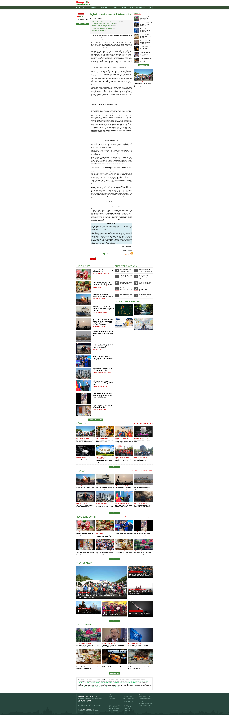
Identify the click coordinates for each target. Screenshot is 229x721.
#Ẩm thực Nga (119, 562)
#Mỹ (93, 326)
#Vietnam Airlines (124, 438)
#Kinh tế (100, 337)
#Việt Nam (105, 361)
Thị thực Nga (112, 698)
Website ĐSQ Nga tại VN (114, 710)
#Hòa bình (100, 386)
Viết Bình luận (82, 23)
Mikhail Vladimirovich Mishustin (145, 700)
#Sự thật (136, 531)
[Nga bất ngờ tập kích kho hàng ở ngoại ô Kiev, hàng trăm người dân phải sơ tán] (136, 60)
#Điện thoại (99, 409)
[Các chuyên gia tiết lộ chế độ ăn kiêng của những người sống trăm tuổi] (136, 18)
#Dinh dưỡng (147, 550)
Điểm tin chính (82, 12)
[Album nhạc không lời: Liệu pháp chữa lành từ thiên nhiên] (143, 309)
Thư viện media (84, 563)
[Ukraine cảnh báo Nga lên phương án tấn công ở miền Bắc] (83, 299)
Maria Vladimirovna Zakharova (144, 705)
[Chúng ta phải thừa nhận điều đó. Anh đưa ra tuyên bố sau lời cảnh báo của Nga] (136, 24)
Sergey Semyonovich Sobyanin (145, 707)
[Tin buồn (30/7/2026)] (85, 450)
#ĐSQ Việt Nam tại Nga (140, 423)
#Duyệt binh (135, 571)
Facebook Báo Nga (128, 706)
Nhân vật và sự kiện (143, 694)
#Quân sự (98, 298)
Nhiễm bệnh (79, 468)
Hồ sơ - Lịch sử (79, 261)
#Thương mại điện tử (105, 531)
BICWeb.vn (95, 710)
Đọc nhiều (105, 7)
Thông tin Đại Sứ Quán (114, 705)
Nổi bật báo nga (137, 12)
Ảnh (125, 7)
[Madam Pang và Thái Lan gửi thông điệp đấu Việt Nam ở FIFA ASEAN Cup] (83, 360)
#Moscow (139, 562)
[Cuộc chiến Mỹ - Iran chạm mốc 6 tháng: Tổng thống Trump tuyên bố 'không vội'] (83, 348)
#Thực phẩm (106, 273)
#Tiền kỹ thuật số (148, 470)
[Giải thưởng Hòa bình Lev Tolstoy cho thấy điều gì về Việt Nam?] (83, 385)
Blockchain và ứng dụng (102, 11)
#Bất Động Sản (107, 372)
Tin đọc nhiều (83, 625)
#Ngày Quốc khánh (97, 287)
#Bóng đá (100, 361)
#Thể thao (95, 361)
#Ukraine (103, 298)
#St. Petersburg (148, 562)
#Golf (135, 81)
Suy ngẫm (78, 560)
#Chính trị (95, 312)
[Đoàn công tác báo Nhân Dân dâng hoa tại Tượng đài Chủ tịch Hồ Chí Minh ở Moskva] (143, 450)
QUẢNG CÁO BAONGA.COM (127, 301)
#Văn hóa (117, 457)
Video (115, 7)
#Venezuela (97, 326)
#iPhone (104, 409)
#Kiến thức (128, 550)
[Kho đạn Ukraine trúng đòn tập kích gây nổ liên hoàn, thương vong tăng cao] (143, 496)
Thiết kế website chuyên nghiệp (86, 709)
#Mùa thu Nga (132, 562)
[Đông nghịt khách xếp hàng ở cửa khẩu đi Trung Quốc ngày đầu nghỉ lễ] (136, 54)
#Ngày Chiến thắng (142, 589)
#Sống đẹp (143, 516)
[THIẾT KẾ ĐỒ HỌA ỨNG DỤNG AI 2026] (124, 310)
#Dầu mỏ (103, 326)
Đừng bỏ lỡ (136, 11)
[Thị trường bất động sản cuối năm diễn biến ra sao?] (83, 373)
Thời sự (117, 12)
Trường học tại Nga (128, 696)
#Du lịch (97, 550)
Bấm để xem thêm (143, 65)
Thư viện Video (127, 710)
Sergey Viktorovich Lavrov (144, 701)
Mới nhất (93, 7)
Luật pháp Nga (112, 696)
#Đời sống (95, 273)
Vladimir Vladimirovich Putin (144, 696)
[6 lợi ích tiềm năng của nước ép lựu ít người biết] (83, 274)
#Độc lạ (129, 516)
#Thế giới (108, 665)
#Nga (94, 298)
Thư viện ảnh (127, 708)
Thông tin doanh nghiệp (138, 7)
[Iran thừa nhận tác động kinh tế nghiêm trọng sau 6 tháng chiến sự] (83, 336)
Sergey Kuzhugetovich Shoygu (145, 703)
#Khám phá (140, 571)
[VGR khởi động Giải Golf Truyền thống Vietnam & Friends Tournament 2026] (105, 450)
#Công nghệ (123, 516)
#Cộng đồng (117, 439)
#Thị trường (100, 372)
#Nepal (140, 531)
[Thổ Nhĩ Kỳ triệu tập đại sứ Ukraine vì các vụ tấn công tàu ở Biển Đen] (83, 311)
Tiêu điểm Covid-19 (119, 11)
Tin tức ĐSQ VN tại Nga (114, 706)
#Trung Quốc (108, 550)
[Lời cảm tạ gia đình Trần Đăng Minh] (143, 431)
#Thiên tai (146, 531)
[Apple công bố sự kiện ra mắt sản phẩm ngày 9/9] (83, 410)
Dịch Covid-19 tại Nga (101, 12)
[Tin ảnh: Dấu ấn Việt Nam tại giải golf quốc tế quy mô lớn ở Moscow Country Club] (143, 74)
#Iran (94, 337)
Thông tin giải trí (79, 623)
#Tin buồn (150, 423)
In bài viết (108, 253)
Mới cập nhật (83, 266)
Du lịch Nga (111, 700)
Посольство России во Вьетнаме (129, 699)
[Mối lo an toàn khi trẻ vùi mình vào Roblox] (136, 48)
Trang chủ (81, 11)
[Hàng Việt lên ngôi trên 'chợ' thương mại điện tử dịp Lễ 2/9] (83, 286)
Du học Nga (126, 694)
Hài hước (78, 262)
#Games (113, 665)
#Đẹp (125, 562)
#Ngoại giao (138, 643)
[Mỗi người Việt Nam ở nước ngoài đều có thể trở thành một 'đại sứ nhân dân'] (124, 450)
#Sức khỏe (100, 273)
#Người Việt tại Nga (142, 81)
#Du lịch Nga (81, 13)
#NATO (136, 470)
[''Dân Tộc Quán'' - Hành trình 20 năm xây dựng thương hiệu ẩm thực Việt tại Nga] (143, 323)
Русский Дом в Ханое (128, 701)
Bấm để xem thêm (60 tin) (95, 419)
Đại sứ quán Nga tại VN (114, 708)
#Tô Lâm (105, 386)
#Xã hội (136, 550)
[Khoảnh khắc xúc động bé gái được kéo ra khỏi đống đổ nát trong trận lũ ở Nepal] (83, 398)
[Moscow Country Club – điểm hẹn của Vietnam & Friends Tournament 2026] (105, 431)
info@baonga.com (85, 707)
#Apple (94, 409)
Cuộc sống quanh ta (87, 517)
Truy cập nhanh (127, 705)
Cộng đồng (82, 423)
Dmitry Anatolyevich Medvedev (145, 698)
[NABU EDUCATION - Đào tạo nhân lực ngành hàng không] (124, 322)
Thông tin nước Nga (126, 266)
